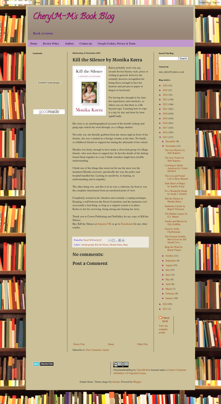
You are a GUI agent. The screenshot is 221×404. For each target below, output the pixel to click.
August (169, 265)
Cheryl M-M (165, 319)
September (171, 260)
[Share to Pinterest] (123, 240)
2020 (165, 113)
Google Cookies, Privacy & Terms (117, 43)
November (171, 146)
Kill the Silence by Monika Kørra (174, 200)
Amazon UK (104, 223)
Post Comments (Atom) (97, 349)
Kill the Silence (102, 244)
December (171, 141)
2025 (165, 90)
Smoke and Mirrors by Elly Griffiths (176, 223)
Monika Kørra (116, 244)
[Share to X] (116, 240)
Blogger (137, 381)
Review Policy (51, 43)
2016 (165, 132)
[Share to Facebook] (120, 240)
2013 (165, 308)
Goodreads (127, 223)
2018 (165, 123)
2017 (165, 127)
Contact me (86, 43)
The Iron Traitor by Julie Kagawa (174, 159)
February (170, 293)
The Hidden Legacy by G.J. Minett (176, 215)
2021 (165, 108)
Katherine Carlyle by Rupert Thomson (175, 207)
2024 (165, 94)
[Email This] (110, 240)
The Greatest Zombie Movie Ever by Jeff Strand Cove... (175, 239)
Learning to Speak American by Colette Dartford (176, 168)
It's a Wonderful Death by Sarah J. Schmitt (176, 192)
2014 (165, 304)
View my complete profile (163, 329)
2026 (165, 85)
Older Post (142, 344)
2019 (165, 118)
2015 (165, 137)
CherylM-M (142, 369)
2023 (165, 99)
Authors (69, 43)
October (170, 255)
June (168, 274)
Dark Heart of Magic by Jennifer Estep (175, 185)
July (168, 269)
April (168, 284)
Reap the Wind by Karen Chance (173, 248)
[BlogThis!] (113, 240)
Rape (125, 244)
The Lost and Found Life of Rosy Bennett (176, 177)
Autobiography (87, 244)
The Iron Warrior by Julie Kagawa (175, 151)
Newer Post (79, 344)
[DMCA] (43, 365)
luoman (116, 381)
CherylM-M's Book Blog (73, 17)
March (169, 288)
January (170, 298)
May (168, 279)
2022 (165, 104)
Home (33, 43)
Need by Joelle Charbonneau (172, 230)
